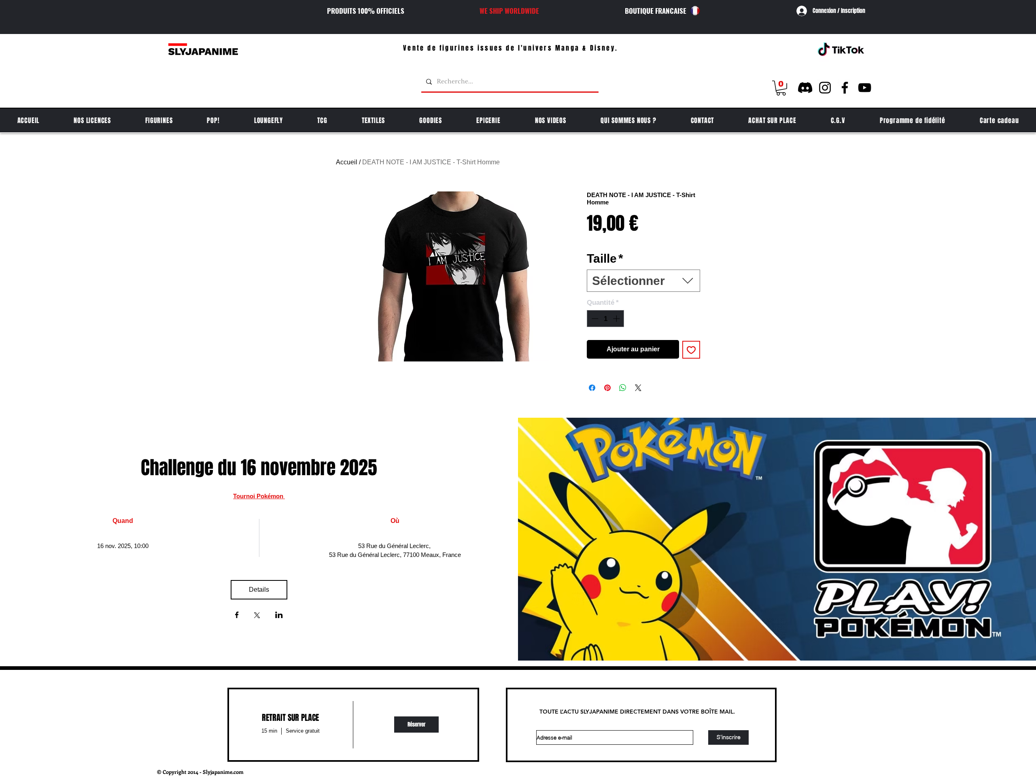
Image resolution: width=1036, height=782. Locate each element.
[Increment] (617, 318)
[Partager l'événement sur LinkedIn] (279, 616)
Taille (605, 258)
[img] (416, 725)
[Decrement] (594, 318)
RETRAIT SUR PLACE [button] (290, 717)
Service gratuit (303, 731)
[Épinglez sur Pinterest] (607, 388)
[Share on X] (638, 388)
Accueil (346, 162)
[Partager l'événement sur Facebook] (237, 616)
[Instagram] (825, 88)
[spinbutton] (605, 318)
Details (259, 589)
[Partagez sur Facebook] (592, 388)
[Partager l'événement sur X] (257, 616)
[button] (781, 88)
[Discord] (805, 88)
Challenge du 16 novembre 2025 (259, 467)
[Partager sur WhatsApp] (623, 388)
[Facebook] (845, 88)
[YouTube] (865, 88)
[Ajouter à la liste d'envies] (691, 350)
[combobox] (643, 281)
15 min (269, 731)
